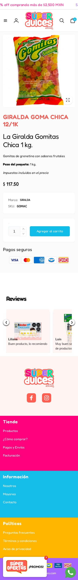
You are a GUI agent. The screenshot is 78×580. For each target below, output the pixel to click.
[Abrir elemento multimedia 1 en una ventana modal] (39, 71)
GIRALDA (25, 199)
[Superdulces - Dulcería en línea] (39, 386)
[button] (5, 20)
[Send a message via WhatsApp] (70, 572)
